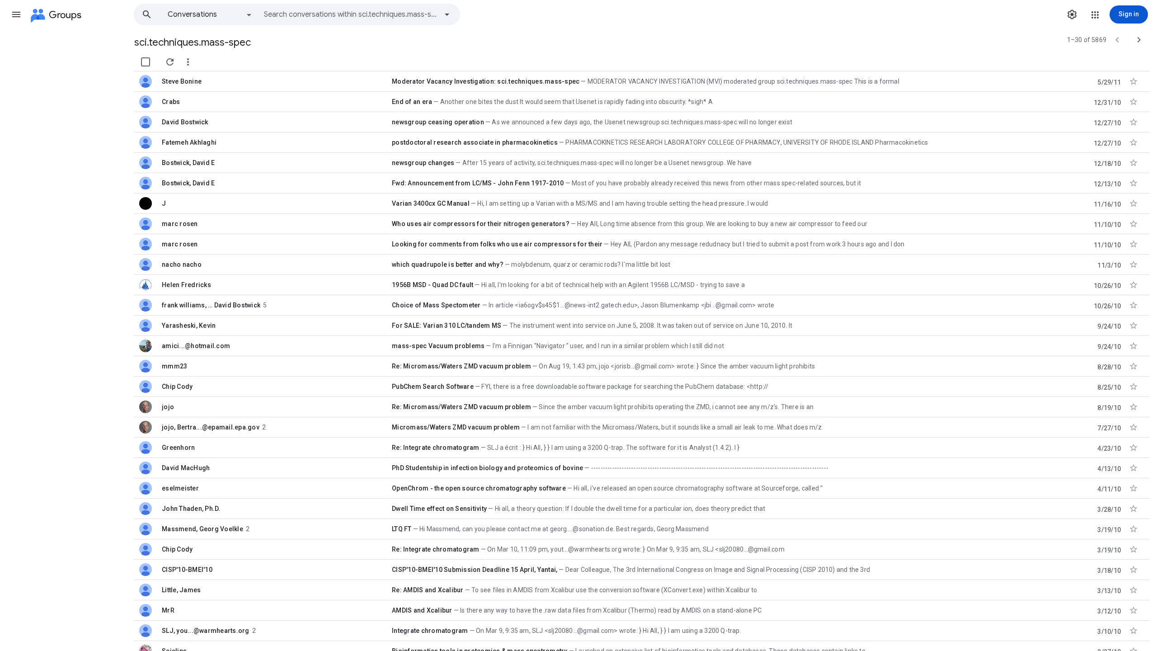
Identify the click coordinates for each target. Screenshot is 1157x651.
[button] (16, 14)
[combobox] (350, 14)
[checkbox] (145, 61)
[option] (210, 14)
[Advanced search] (447, 14)
